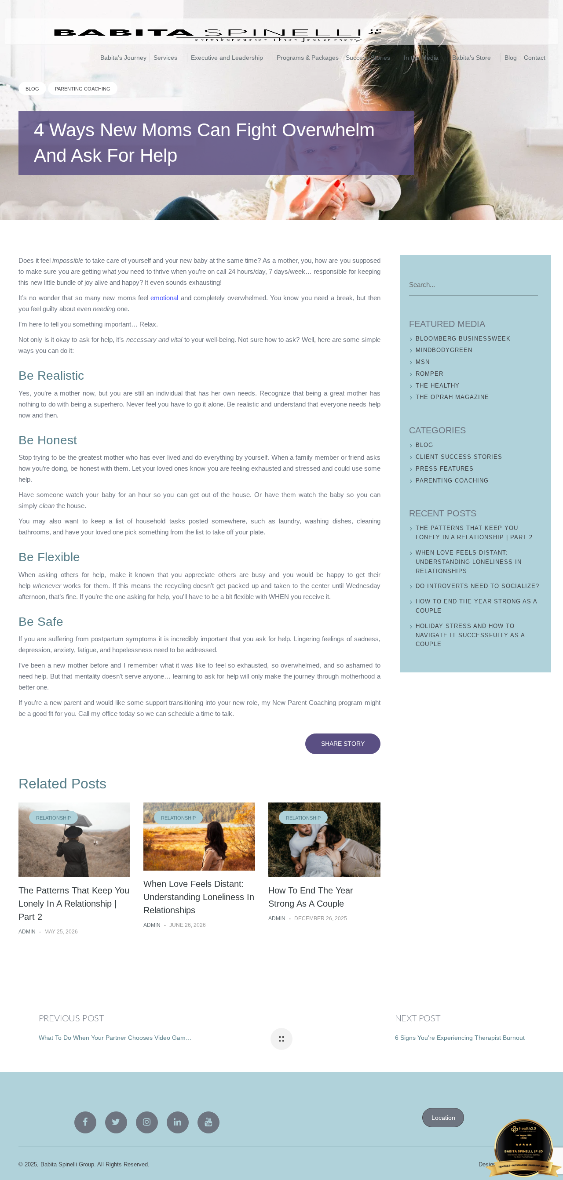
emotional (164, 297)
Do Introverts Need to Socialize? (477, 586)
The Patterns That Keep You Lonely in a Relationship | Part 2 (73, 904)
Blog (32, 88)
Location (443, 1117)
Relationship (53, 818)
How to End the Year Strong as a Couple (476, 606)
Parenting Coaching (82, 88)
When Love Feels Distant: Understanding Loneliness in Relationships (198, 897)
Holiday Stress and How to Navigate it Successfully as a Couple (470, 635)
